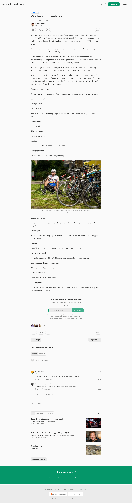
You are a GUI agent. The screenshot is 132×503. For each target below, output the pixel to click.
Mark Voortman (40, 24)
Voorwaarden (71, 489)
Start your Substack (59, 494)
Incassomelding (82, 489)
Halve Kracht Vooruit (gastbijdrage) (50, 432)
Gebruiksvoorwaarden (78, 315)
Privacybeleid (70, 318)
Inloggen (125, 4)
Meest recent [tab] (40, 413)
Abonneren (114, 4)
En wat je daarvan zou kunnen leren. (43, 421)
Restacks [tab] (42, 354)
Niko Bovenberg (40, 384)
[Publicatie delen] (106, 4)
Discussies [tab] (49, 413)
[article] (66, 423)
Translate (35, 12)
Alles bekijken (37, 459)
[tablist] (38, 354)
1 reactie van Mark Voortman (46, 395)
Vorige (37, 340)
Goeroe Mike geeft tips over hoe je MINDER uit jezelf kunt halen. (52, 435)
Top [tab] (33, 413)
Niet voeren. (35, 449)
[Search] (101, 4)
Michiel (37, 372)
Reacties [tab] (34, 354)
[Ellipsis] (100, 371)
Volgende (93, 340)
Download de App (75, 494)
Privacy (63, 489)
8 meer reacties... (36, 403)
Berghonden (36, 446)
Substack (55, 499)
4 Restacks (50, 326)
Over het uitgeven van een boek (47, 419)
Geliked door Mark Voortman (44, 374)
